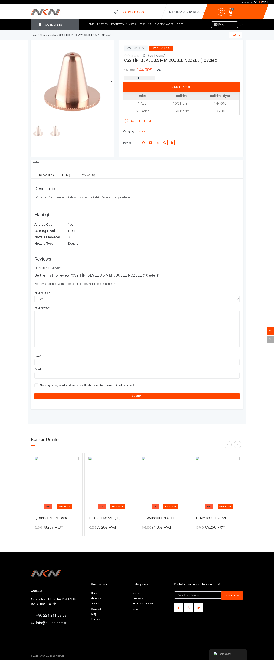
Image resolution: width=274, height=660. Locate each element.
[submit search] (241, 24)
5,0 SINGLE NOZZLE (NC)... (51, 518)
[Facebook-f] (178, 607)
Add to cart (181, 87)
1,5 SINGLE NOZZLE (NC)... (105, 518)
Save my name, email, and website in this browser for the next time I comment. (87, 385)
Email (38, 369)
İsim (37, 356)
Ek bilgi (66, 175)
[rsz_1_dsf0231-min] (72, 81)
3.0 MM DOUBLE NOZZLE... (159, 518)
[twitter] (198, 607)
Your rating (42, 292)
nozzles (52, 35)
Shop (43, 35)
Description (46, 175)
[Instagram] (188, 607)
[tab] (46, 175)
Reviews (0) (87, 175)
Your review (42, 307)
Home (34, 35)
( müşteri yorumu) (154, 55)
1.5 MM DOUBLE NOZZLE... (213, 518)
